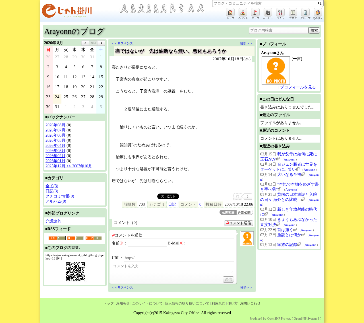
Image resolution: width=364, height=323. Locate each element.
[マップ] (255, 12)
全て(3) (52, 186)
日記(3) (52, 191)
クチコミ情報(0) (60, 196)
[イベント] (243, 12)
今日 (93, 43)
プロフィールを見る (298, 87)
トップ (109, 303)
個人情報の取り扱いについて (187, 303)
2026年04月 (55, 145)
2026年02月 (55, 156)
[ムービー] (268, 12)
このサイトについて (147, 303)
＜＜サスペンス (122, 43)
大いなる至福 (289, 174)
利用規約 (218, 303)
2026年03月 (55, 151)
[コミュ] (280, 12)
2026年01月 (55, 161)
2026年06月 (55, 135)
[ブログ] (293, 12)
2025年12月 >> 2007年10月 (69, 166)
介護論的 (53, 221)
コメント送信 (240, 223)
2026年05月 (55, 140)
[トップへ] (79, 11)
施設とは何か (289, 235)
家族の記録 (287, 244)
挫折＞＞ (246, 43)
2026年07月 (55, 130)
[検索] (319, 3)
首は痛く (285, 230)
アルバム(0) (56, 201)
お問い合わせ (250, 303)
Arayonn (289, 159)
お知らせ (123, 303)
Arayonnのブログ (74, 31)
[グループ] (305, 12)
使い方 (233, 303)
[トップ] (230, 12)
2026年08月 (55, 125)
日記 (172, 204)
